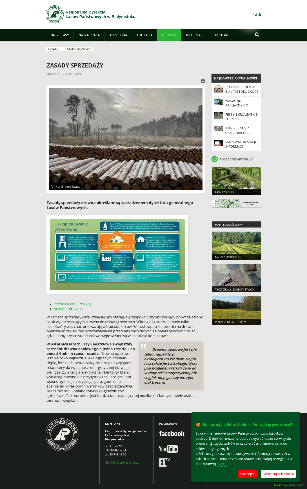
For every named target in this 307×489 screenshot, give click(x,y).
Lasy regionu (224, 192)
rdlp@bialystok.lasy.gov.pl (122, 462)
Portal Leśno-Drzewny (72, 304)
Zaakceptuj (247, 473)
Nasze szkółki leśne (229, 257)
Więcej (222, 463)
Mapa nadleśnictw (228, 225)
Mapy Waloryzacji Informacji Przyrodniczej (240, 146)
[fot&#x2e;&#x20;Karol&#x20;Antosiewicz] (125, 139)
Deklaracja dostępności (289, 485)
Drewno (53, 49)
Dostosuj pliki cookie (278, 473)
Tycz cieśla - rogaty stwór (234, 289)
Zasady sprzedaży (78, 49)
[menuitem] (59, 35)
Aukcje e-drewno (68, 308)
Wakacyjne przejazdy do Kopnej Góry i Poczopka (236, 108)
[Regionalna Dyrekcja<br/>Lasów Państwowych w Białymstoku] (55, 14)
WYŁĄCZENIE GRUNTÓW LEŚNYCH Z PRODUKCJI (230, 324)
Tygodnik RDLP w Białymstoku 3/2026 (241, 89)
